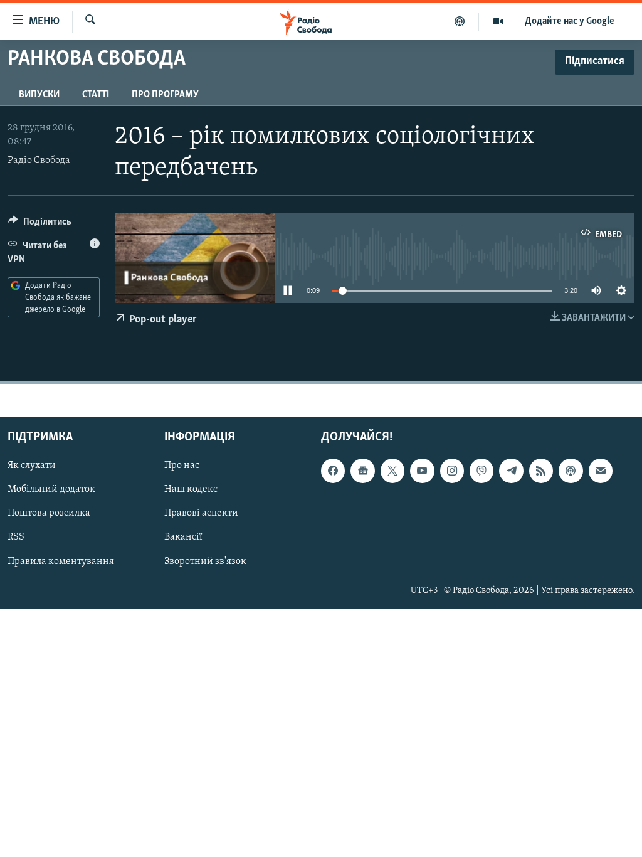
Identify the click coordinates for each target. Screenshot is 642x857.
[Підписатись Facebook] (333, 471)
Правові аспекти (201, 514)
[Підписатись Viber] (481, 471)
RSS (16, 538)
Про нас (181, 466)
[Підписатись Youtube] (422, 471)
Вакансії (183, 538)
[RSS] (541, 471)
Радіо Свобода (39, 161)
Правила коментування (61, 561)
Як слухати (32, 466)
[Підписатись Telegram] (511, 471)
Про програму (165, 95)
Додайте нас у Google (569, 21)
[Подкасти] (460, 21)
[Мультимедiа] (498, 21)
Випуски (39, 95)
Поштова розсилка (49, 514)
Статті (95, 95)
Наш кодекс (191, 490)
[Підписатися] (601, 471)
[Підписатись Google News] (362, 471)
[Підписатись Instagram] (452, 471)
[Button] (39, 225)
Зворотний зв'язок (205, 561)
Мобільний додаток (51, 490)
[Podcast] (570, 471)
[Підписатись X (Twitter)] (392, 471)
